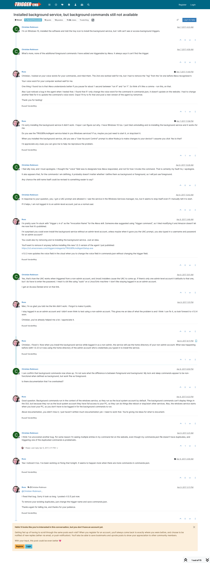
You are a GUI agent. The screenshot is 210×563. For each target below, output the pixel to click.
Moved (19, 20)
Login (28, 546)
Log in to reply (189, 20)
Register (19, 546)
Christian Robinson (30, 27)
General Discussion (34, 20)
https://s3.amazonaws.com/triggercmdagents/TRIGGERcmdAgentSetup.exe (57, 248)
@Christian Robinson (37, 487)
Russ (24, 72)
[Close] (194, 527)
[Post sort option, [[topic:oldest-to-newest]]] (177, 20)
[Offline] (17, 73)
